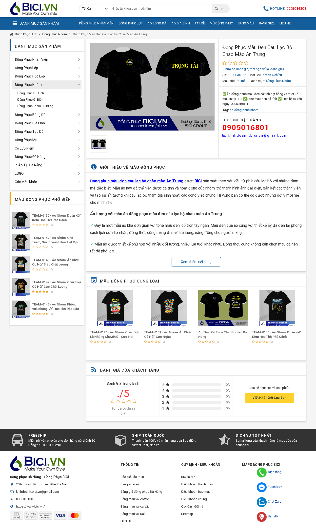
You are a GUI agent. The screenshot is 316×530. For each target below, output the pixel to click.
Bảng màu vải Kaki (133, 514)
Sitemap (187, 514)
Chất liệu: (255, 75)
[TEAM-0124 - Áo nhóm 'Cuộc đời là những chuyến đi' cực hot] (115, 308)
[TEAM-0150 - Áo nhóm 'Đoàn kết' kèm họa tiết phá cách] (277, 308)
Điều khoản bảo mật (195, 491)
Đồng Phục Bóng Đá (30, 115)
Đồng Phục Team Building (35, 106)
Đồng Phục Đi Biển (30, 99)
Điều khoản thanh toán (197, 484)
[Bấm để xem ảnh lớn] (152, 87)
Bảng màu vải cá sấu (135, 506)
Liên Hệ (285, 23)
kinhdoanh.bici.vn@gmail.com (258, 135)
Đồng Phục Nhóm (54, 34)
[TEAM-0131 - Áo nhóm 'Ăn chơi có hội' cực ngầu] (169, 308)
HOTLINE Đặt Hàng (241, 120)
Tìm (221, 9)
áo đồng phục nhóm (244, 110)
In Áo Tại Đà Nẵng (28, 165)
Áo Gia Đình (180, 23)
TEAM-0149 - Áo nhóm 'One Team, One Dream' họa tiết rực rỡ (55, 242)
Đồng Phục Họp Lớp (30, 76)
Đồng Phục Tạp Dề (29, 131)
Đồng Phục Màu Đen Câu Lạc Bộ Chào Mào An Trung (110, 34)
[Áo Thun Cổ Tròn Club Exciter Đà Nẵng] (223, 308)
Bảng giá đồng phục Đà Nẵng (141, 491)
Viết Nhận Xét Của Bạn (269, 397)
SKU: (225, 75)
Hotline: (288, 9)
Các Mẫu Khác (26, 182)
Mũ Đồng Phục (221, 23)
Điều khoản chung (194, 499)
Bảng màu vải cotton (135, 499)
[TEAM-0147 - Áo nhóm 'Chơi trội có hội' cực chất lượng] (21, 287)
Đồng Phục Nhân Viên (96, 23)
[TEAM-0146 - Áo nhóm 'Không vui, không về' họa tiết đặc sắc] (21, 309)
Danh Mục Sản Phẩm (39, 23)
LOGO (19, 173)
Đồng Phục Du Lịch (30, 93)
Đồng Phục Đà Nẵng (30, 157)
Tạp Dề (200, 23)
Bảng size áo (129, 484)
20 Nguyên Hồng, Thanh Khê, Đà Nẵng (43, 484)
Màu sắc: (228, 81)
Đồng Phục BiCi (25, 34)
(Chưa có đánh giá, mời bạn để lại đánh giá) (253, 69)
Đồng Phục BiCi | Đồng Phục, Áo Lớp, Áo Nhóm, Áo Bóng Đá (41, 8)
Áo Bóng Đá (156, 23)
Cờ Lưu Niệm (24, 148)
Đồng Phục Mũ (26, 140)
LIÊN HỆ (126, 521)
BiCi (198, 181)
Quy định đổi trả (192, 506)
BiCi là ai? (188, 477)
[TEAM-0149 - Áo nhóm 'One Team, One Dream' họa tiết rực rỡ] (21, 242)
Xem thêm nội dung (196, 262)
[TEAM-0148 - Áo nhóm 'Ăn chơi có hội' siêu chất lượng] (21, 264)
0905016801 (245, 127)
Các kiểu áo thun (132, 477)
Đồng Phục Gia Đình (30, 123)
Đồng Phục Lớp (130, 23)
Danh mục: (257, 81)
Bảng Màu (246, 23)
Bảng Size (267, 23)
